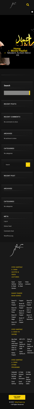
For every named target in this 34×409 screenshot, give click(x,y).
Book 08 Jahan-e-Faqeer (29, 303)
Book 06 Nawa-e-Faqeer (21, 313)
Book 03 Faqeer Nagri (14, 317)
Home (17, 48)
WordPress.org (8, 236)
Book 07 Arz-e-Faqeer (21, 320)
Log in (6, 221)
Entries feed (7, 226)
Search (7, 86)
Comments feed (9, 231)
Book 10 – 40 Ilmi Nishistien (30, 317)
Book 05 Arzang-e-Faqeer (22, 306)
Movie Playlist (19, 50)
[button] (17, 397)
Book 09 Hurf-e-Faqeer (29, 310)
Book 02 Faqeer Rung (14, 310)
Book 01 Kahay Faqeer (14, 303)
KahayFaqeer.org (20, 402)
